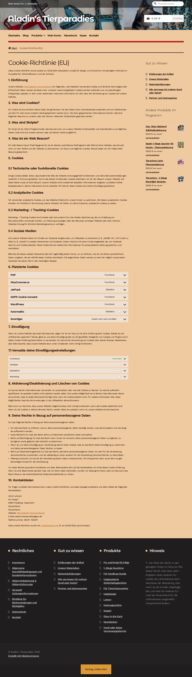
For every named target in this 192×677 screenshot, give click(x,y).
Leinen (107, 599)
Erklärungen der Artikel (161, 74)
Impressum (18, 562)
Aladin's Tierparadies (51, 18)
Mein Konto (54, 35)
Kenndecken (110, 621)
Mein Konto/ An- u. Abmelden (23, 3)
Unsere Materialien (159, 79)
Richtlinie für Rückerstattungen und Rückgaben (24, 603)
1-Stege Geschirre (114, 568)
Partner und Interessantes (163, 98)
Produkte (36, 35)
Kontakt (94, 35)
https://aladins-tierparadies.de (37, 86)
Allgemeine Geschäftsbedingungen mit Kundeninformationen (27, 572)
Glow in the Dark (113, 616)
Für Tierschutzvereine (116, 588)
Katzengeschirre (113, 605)
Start (14, 48)
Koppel (107, 610)
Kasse (83, 35)
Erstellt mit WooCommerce (23, 655)
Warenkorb (70, 35)
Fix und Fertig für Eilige (116, 562)
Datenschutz (19, 611)
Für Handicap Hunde (115, 573)
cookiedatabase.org (49, 525)
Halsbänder (110, 593)
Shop (26, 35)
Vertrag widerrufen (96, 669)
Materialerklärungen (159, 84)
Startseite (14, 35)
